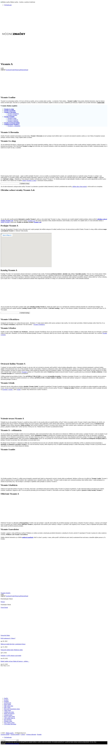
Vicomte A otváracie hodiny (12, 123)
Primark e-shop (8, 721)
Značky (8, 593)
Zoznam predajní (15, 734)
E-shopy (6, 699)
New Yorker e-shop (9, 722)
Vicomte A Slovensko (10, 112)
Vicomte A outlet (11, 118)
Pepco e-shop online (9, 716)
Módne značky (10, 733)
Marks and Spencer (9, 713)
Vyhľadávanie (8, 5)
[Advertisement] (51, 19)
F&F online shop (8, 706)
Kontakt (39, 734)
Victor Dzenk (4, 607)
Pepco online (7, 704)
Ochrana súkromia (31, 734)
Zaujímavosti (7, 703)
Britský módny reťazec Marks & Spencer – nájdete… (15, 661)
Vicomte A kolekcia (12, 119)
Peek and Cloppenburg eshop (12, 709)
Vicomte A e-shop (9, 109)
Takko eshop (7, 710)
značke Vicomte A (5, 222)
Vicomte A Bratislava (13, 113)
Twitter (19, 389)
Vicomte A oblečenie (12, 121)
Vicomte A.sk (31, 220)
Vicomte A (24, 372)
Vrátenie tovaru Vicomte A (11, 124)
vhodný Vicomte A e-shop (29, 180)
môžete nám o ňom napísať (79, 186)
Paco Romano (8, 719)
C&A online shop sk (9, 718)
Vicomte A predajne (9, 110)
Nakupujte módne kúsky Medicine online (12, 650)
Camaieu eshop (8, 715)
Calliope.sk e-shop (9, 712)
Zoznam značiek (5, 734)
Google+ (10, 389)
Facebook (5, 389)
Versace (3, 601)
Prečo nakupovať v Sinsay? (8, 638)
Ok (6, 743)
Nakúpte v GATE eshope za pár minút (11, 655)
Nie (8, 743)
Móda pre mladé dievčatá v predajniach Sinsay (13, 644)
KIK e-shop (7, 707)
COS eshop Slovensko (10, 724)
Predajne (6, 701)
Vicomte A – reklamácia (13, 126)
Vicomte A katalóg (9, 116)
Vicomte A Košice (12, 115)
